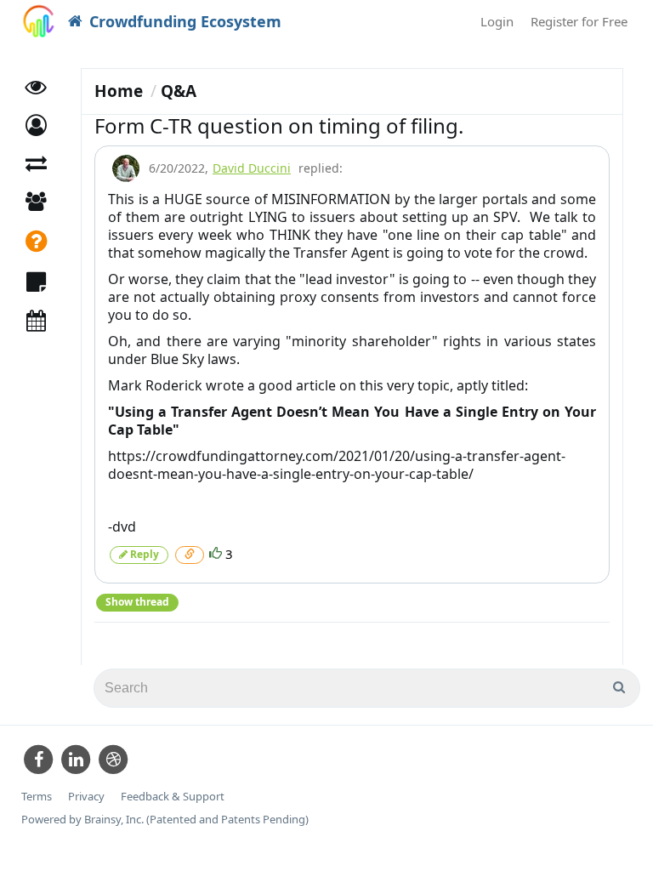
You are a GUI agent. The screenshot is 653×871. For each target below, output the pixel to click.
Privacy (86, 796)
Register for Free (579, 21)
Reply (143, 554)
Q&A (178, 91)
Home (118, 91)
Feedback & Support (172, 796)
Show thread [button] (137, 602)
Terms (36, 796)
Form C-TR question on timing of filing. (278, 125)
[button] (36, 125)
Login (497, 21)
